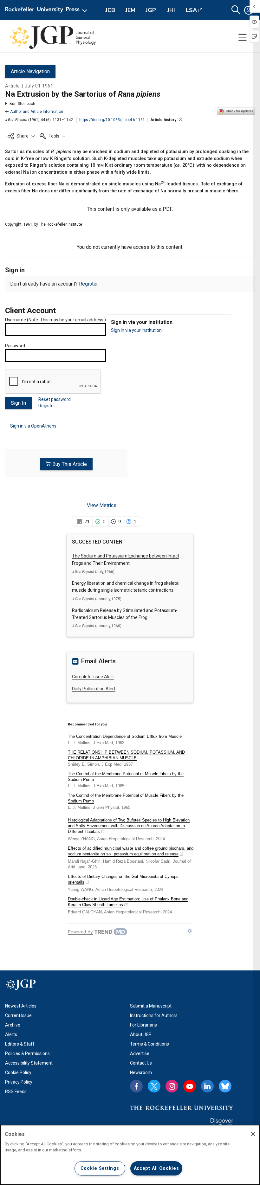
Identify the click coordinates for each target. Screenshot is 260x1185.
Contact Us (141, 1063)
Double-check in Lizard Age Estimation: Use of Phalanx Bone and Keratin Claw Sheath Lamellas (128, 902)
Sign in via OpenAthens (33, 425)
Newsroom (141, 1072)
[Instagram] (172, 1086)
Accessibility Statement (29, 1063)
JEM (130, 10)
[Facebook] (136, 1086)
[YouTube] (189, 1086)
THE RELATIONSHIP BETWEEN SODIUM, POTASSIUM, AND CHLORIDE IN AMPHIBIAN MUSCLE (126, 755)
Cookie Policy (18, 1072)
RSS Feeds (16, 1091)
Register (88, 284)
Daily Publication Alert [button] (93, 688)
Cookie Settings (100, 1168)
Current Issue (18, 1015)
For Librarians (143, 1024)
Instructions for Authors (154, 1015)
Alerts (11, 1034)
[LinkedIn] (207, 1086)
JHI (171, 10)
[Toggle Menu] (242, 37)
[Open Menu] (47, 10)
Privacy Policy (18, 1082)
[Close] (253, 1134)
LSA (191, 10)
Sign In (18, 403)
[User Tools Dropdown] (248, 10)
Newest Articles (20, 1005)
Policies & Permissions (27, 1053)
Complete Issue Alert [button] (93, 676)
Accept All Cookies (156, 1168)
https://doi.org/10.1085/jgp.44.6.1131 (112, 120)
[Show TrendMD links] (189, 930)
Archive (12, 1024)
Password (15, 346)
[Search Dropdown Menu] (235, 10)
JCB (110, 10)
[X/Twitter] (154, 1086)
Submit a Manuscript (151, 1005)
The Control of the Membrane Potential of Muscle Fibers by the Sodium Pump (126, 776)
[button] (21, 136)
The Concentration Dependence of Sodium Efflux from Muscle (125, 736)
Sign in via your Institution (136, 330)
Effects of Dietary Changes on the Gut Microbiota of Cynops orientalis (123, 879)
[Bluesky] (225, 1086)
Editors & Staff (20, 1044)
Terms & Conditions (149, 1044)
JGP (151, 10)
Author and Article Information (36, 111)
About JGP (141, 1034)
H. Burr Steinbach (20, 103)
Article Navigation (30, 71)
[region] (130, 1155)
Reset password (54, 399)
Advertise (139, 1053)
